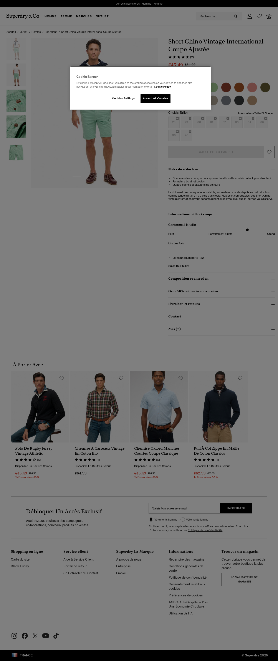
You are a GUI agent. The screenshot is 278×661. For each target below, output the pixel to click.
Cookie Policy (162, 86)
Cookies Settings (123, 98)
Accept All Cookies (155, 98)
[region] (140, 88)
